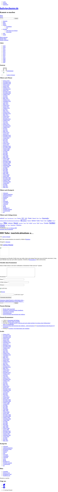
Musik (4, 206)
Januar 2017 (6, 90)
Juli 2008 (5, 168)
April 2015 (5, 102)
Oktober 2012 (6, 120)
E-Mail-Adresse (4, 282)
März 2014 (5, 110)
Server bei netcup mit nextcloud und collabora (14, 314)
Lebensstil (5, 204)
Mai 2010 (5, 140)
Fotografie (5, 201)
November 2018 (7, 82)
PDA (27, 223)
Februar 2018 (6, 85)
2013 (4, 54)
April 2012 (5, 123)
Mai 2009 (5, 154)
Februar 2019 (6, 80)
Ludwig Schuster (6, 236)
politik (30, 223)
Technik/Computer (7, 209)
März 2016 (5, 98)
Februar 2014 (6, 112)
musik (4, 34)
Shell (38, 223)
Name (2, 279)
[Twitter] (4, 485)
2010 (4, 58)
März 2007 (5, 187)
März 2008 (5, 173)
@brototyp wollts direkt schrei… (12, 300)
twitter (52, 223)
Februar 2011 (6, 132)
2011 (4, 56)
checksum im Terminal (8, 311)
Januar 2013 (6, 117)
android (2, 218)
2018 (4, 47)
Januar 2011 (6, 134)
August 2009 (6, 150)
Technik (46, 223)
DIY (23, 218)
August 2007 (6, 183)
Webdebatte (13, 225)
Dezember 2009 (7, 146)
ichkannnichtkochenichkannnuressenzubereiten (10, 220)
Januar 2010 (6, 145)
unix (9, 225)
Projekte (5, 29)
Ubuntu (2, 225)
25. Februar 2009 (13, 228)
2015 (4, 51)
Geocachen (8, 32)
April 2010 (5, 142)
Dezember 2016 (7, 91)
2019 (4, 46)
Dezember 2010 (7, 135)
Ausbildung (9, 26)
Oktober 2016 (6, 94)
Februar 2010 (6, 143)
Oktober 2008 (6, 164)
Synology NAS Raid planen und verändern (19, 328)
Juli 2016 (5, 95)
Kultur (38, 220)
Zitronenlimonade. (7, 313)
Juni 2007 (5, 185)
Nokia (25, 223)
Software (41, 223)
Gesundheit (5, 202)
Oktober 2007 (6, 180)
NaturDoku (21, 223)
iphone (34, 220)
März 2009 (5, 157)
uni (4, 212)
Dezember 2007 (7, 177)
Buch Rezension (11, 218)
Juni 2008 (5, 169)
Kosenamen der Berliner (13, 320)
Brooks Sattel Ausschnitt (9, 309)
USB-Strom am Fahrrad (11, 30)
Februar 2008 (6, 175)
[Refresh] (2, 291)
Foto (4, 200)
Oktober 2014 (6, 108)
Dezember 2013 (7, 113)
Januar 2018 (6, 86)
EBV (26, 218)
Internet (29, 220)
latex (45, 220)
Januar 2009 (6, 160)
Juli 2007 (5, 184)
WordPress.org (6, 475)
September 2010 (7, 136)
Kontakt (5, 3)
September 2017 (7, 89)
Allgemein (5, 193)
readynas (34, 223)
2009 (4, 59)
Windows (18, 225)
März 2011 (5, 131)
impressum (5, 4)
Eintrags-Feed (6, 473)
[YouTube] (4, 487)
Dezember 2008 (7, 161)
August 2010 (6, 138)
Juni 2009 (5, 153)
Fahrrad (5, 198)
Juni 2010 (5, 139)
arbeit (6, 218)
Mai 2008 (5, 170)
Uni (7, 28)
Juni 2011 (5, 130)
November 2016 (7, 93)
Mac (5, 223)
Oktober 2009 (6, 149)
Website (2, 285)
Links (4, 1)
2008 (4, 61)
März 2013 (5, 115)
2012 (4, 55)
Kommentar (3, 276)
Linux (4, 205)
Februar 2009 (6, 158)
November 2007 (7, 179)
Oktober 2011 (6, 127)
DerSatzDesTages (7, 195)
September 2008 (7, 165)
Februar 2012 (6, 124)
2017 (4, 48)
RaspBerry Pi (6, 208)
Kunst (42, 220)
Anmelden (5, 471)
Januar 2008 (6, 176)
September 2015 (7, 101)
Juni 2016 (5, 97)
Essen (29, 218)
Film (38, 218)
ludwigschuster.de (9, 8)
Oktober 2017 (6, 87)
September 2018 (7, 83)
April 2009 (5, 155)
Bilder (4, 23)
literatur (1, 223)
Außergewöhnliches (8, 194)
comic (15, 218)
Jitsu (4, 33)
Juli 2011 (5, 128)
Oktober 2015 (6, 100)
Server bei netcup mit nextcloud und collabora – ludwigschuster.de (19, 325)
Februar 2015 (6, 105)
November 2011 (7, 125)
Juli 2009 (5, 151)
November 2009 (7, 147)
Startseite (5, 21)
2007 (4, 62)
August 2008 (6, 166)
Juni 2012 (5, 121)
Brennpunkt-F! (32, 259)
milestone (10, 223)
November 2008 (7, 162)
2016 (4, 50)
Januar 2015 (6, 106)
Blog (4, 22)
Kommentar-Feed (7, 474)
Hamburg (28, 239)
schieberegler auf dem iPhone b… (12, 301)
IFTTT (24, 220)
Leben (50, 220)
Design (19, 218)
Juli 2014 (5, 109)
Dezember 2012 (7, 119)
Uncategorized (6, 210)
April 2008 (5, 172)
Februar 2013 (6, 116)
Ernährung (5, 197)
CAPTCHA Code (18, 294)
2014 (4, 52)
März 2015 (5, 104)
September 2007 (7, 181)
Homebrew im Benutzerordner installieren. (13, 310)
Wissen (4, 25)
